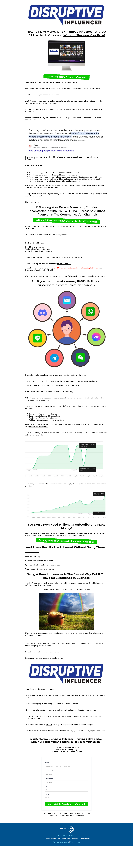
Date (47, 763)
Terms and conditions (61, 842)
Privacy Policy (75, 842)
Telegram (74, 835)
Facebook (66, 835)
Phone (47, 794)
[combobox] (66, 766)
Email (47, 786)
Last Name (49, 778)
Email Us (58, 835)
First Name (49, 771)
